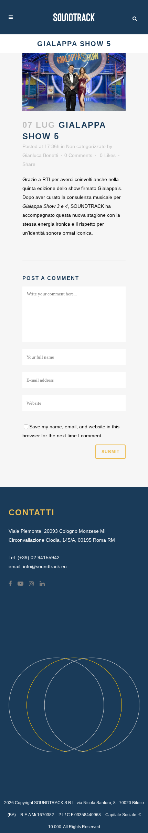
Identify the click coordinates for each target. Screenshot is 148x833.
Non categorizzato (86, 146)
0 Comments (78, 155)
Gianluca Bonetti (40, 155)
